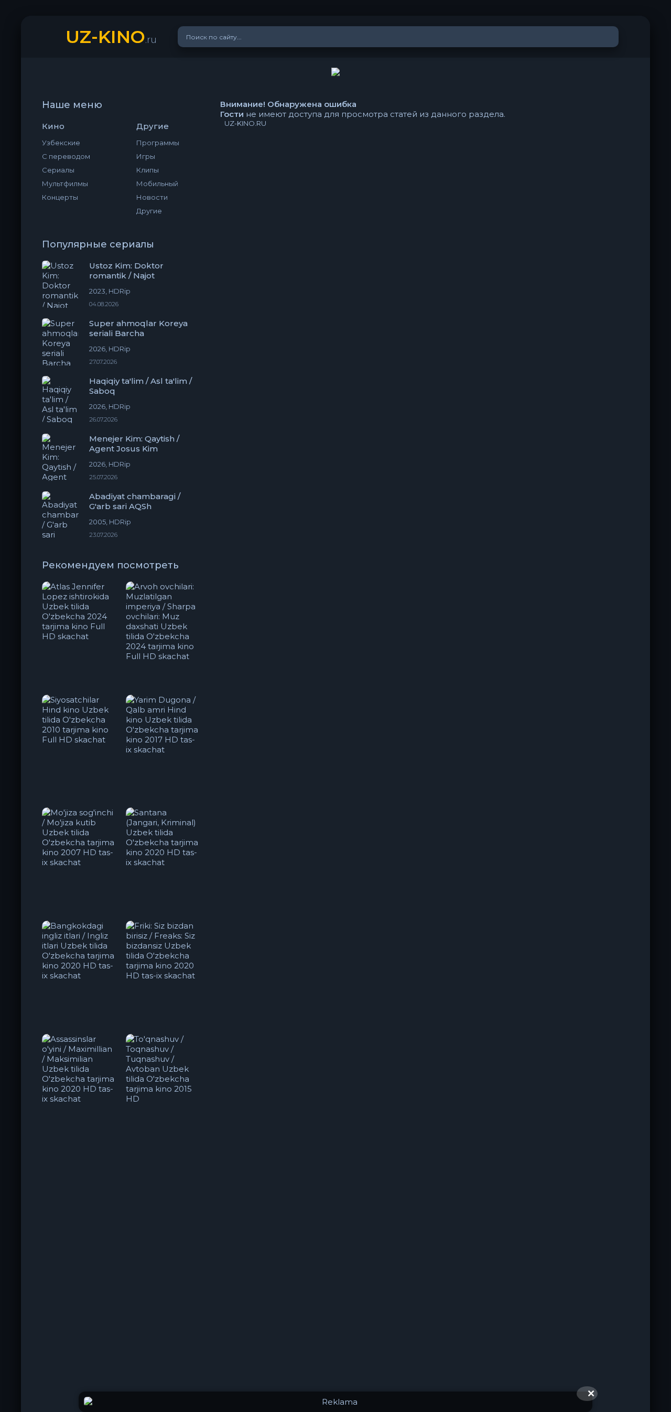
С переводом (66, 156)
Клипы (147, 170)
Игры (145, 156)
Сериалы (58, 170)
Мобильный (157, 183)
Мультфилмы (65, 183)
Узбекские (61, 142)
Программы (157, 142)
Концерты (60, 197)
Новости (152, 197)
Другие (149, 211)
